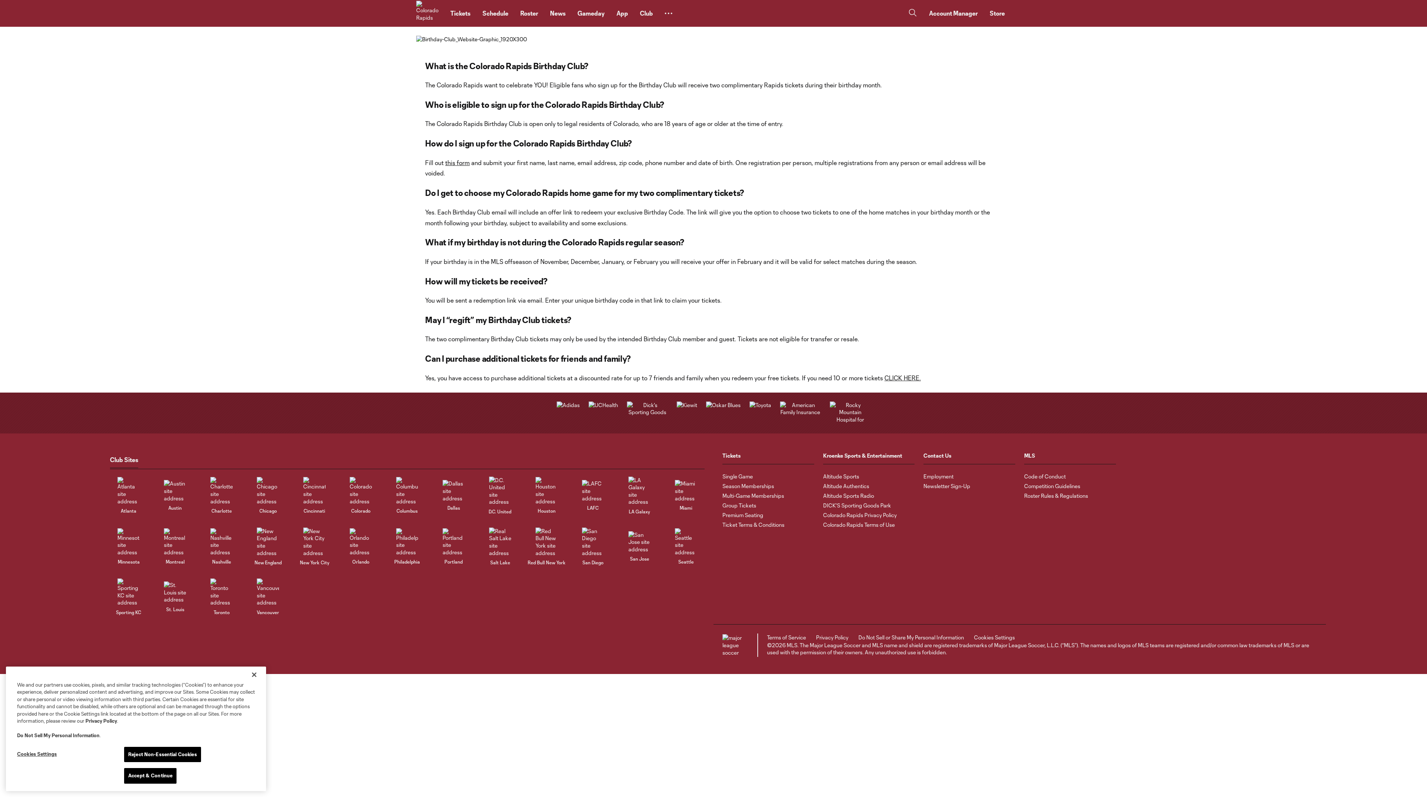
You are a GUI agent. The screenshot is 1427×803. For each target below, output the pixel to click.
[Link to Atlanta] (128, 491)
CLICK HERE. (902, 377)
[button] (668, 13)
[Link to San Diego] (593, 542)
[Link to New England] (268, 542)
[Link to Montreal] (175, 542)
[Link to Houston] (546, 491)
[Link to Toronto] (221, 592)
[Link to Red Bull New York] (546, 542)
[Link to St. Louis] (175, 592)
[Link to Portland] (454, 542)
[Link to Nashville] (221, 542)
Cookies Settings (994, 637)
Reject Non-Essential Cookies (162, 754)
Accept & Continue (150, 775)
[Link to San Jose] (639, 542)
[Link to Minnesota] (128, 542)
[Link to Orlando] (361, 542)
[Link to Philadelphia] (407, 542)
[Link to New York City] (314, 542)
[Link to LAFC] (593, 491)
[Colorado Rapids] (428, 13)
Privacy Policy (101, 721)
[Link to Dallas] (454, 491)
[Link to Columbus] (407, 491)
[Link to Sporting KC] (128, 592)
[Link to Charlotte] (221, 491)
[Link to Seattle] (686, 542)
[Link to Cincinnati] (314, 491)
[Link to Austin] (175, 491)
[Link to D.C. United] (500, 491)
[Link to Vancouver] (268, 592)
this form (457, 162)
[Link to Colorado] (361, 491)
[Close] (254, 675)
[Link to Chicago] (268, 491)
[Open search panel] (912, 13)
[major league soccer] (733, 645)
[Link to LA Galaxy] (639, 491)
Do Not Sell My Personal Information (58, 735)
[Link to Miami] (686, 491)
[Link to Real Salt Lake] (500, 542)
